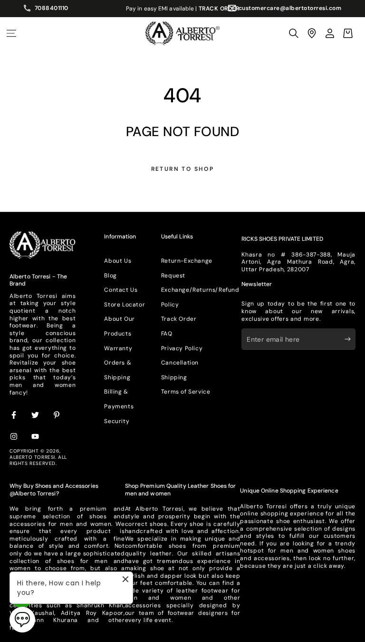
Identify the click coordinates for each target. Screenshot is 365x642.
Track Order (179, 319)
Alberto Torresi (32, 457)
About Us (117, 261)
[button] (294, 33)
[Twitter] (35, 415)
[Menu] (11, 33)
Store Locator (124, 304)
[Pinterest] (57, 415)
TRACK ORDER (219, 8)
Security (116, 421)
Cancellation (180, 362)
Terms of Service (186, 391)
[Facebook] (14, 415)
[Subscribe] (350, 338)
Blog (110, 275)
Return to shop (182, 169)
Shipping (174, 377)
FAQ (167, 333)
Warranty (118, 348)
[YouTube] (35, 436)
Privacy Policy (181, 348)
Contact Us (120, 290)
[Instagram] (14, 436)
